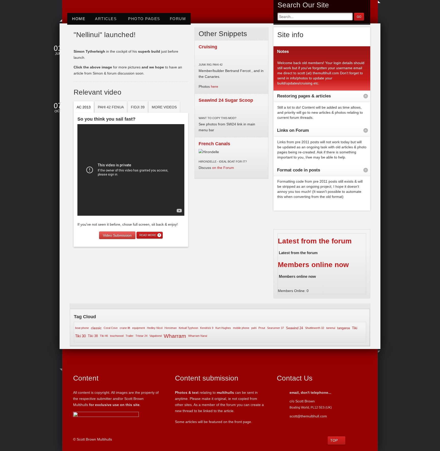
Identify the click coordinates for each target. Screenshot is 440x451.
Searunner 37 (275, 327)
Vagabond (155, 335)
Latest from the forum (315, 241)
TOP (334, 440)
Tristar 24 (141, 335)
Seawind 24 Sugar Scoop (226, 100)
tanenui (330, 327)
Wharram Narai (197, 335)
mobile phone (241, 327)
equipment (138, 327)
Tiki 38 (93, 336)
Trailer (129, 335)
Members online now (313, 265)
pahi (253, 327)
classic (96, 328)
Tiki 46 (104, 335)
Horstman (170, 327)
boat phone (82, 327)
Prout (261, 327)
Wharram (175, 336)
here (214, 86)
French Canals (214, 143)
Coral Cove (111, 327)
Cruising (208, 46)
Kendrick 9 (206, 327)
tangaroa (343, 328)
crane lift (125, 327)
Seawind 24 (294, 328)
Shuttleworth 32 (314, 327)
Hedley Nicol (154, 327)
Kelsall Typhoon (188, 327)
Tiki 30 (80, 336)
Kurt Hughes (223, 327)
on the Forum (223, 168)
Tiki (354, 328)
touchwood (116, 335)
